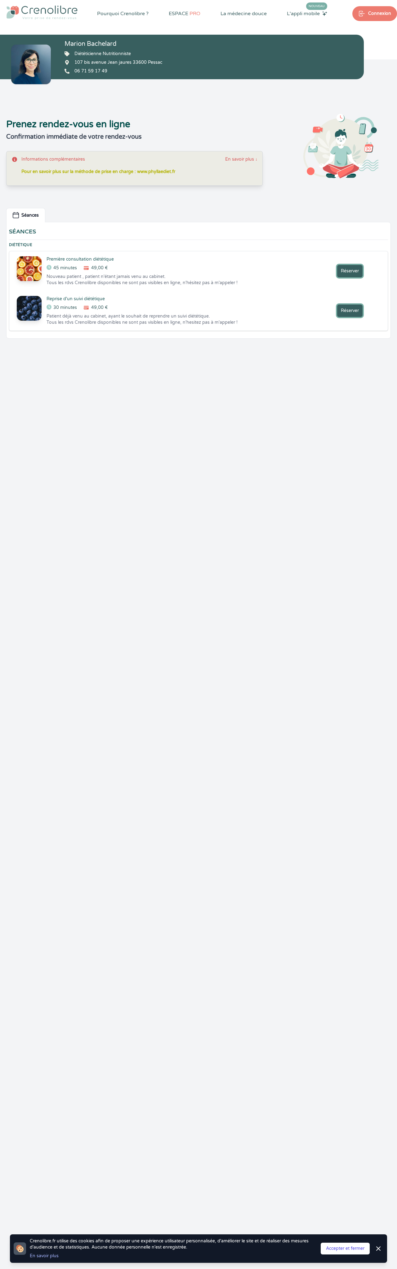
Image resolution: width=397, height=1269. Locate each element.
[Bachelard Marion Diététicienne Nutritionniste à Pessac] (31, 64)
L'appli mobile (306, 13)
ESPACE (184, 14)
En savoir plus (241, 159)
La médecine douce (244, 14)
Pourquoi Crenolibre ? (123, 14)
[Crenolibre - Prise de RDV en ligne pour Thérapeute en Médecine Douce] (42, 12)
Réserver (350, 271)
